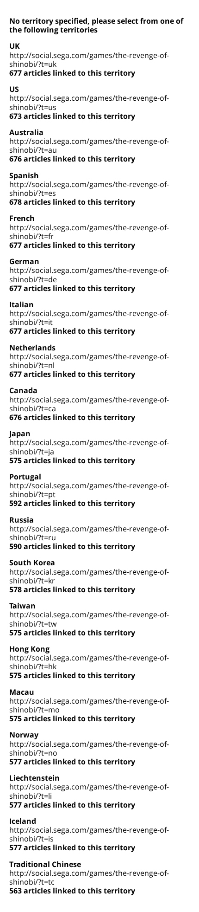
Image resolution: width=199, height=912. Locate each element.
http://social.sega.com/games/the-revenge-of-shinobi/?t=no (89, 748)
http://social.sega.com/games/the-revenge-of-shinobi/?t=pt (89, 489)
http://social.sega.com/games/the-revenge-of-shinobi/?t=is (89, 834)
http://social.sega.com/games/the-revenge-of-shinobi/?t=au (89, 145)
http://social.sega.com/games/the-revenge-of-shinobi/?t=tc (89, 877)
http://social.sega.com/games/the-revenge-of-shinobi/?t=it (89, 317)
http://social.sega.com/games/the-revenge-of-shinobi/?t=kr (89, 576)
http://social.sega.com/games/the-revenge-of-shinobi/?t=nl (89, 360)
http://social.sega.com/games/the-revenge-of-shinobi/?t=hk (89, 662)
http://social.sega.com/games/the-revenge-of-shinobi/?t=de (89, 274)
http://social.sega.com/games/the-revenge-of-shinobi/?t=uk (89, 59)
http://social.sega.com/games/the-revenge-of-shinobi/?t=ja (89, 446)
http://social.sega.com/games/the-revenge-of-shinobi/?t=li (89, 791)
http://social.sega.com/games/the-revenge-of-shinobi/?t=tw (89, 618)
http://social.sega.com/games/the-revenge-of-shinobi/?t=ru (89, 533)
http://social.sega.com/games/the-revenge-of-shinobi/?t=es (89, 188)
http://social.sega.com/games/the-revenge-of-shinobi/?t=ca (89, 404)
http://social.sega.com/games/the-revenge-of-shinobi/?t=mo (89, 705)
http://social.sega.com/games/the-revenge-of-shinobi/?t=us (89, 102)
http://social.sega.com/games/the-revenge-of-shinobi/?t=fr (89, 231)
